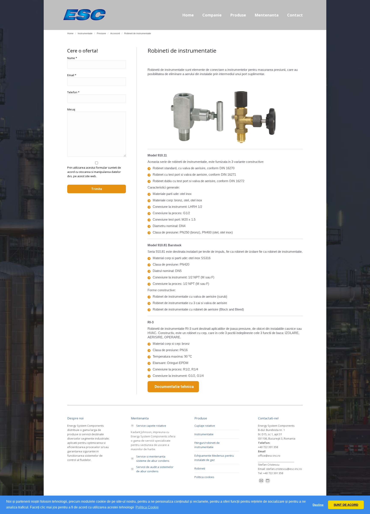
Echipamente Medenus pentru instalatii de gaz (214, 458)
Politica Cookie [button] (147, 507)
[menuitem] (188, 15)
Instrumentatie (203, 434)
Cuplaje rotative (204, 426)
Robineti (199, 468)
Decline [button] (318, 505)
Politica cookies (204, 477)
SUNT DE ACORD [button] (346, 505)
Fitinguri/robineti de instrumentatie (207, 445)
